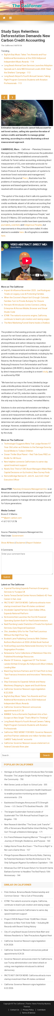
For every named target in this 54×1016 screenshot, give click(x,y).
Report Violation (34, 543)
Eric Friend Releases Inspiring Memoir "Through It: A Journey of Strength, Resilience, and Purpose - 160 (27, 839)
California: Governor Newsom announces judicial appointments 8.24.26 (26, 952)
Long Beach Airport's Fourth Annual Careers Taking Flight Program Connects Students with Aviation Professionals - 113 (27, 79)
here (22, 232)
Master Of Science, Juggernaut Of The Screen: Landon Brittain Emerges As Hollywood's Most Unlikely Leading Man (28, 663)
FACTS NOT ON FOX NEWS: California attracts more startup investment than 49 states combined (27, 977)
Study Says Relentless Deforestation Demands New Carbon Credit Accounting (25, 35)
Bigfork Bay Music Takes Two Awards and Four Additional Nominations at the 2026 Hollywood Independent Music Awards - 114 (25, 58)
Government (17, 536)
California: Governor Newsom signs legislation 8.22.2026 (25, 986)
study (45, 372)
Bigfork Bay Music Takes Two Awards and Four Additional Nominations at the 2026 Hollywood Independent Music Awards (25, 699)
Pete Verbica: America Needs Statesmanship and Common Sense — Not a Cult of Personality (26, 894)
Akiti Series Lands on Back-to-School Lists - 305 (25, 785)
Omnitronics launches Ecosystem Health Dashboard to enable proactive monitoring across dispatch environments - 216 (27, 794)
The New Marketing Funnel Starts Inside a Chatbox (27, 323)
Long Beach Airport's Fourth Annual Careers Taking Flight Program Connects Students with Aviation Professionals (27, 725)
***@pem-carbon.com (11, 518)
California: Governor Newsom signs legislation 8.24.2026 (25, 943)
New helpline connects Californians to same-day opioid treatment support (26, 912)
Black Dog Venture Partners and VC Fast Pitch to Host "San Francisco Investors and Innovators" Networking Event (28, 674)
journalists (6, 225)
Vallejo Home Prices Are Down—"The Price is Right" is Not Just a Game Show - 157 (28, 848)
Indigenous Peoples (33, 225)
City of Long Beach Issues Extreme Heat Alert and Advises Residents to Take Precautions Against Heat (28, 934)
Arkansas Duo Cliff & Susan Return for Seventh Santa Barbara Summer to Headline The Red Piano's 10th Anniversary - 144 (28, 872)
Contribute (41, 1010)
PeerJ (25, 178)
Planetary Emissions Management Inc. (30, 489)
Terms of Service (28, 1013)
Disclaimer (20, 543)
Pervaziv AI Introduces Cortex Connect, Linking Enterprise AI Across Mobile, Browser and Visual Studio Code (25, 308)
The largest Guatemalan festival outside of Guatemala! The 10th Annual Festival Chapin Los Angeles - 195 (26, 815)
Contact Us (14, 1010)
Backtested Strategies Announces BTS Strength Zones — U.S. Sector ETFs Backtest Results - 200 (26, 805)
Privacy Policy (28, 1010)
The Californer (27, 5)
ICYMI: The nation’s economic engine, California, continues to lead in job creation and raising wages (27, 903)
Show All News (8, 543)
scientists (15, 225)
